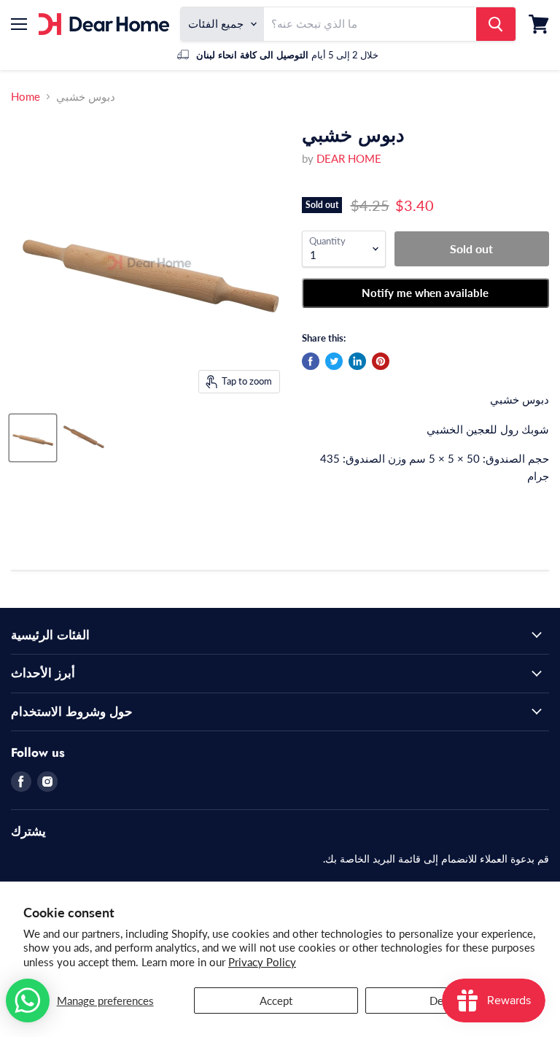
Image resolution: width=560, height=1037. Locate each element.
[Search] (496, 24)
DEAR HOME (348, 158)
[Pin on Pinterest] (380, 361)
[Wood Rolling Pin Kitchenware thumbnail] (32, 438)
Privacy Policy (262, 961)
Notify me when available (425, 292)
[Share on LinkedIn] (357, 361)
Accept (276, 1000)
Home (25, 96)
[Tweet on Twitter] (334, 361)
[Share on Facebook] (310, 361)
